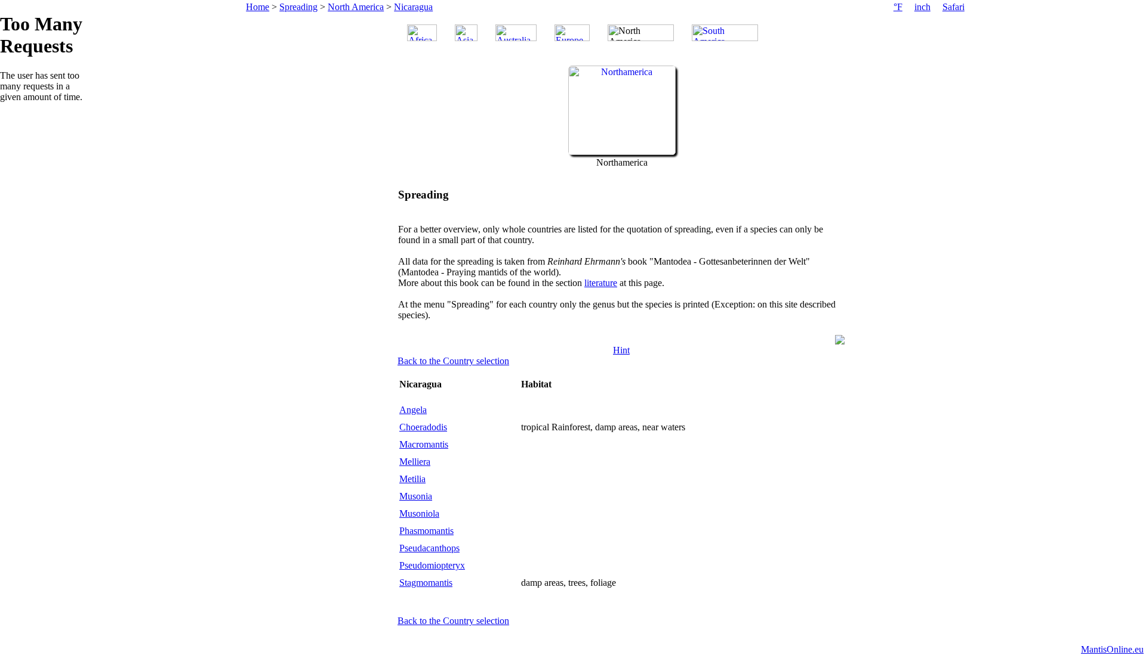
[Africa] (422, 32)
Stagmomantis (425, 583)
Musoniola (419, 513)
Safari (953, 7)
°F (898, 7)
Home (257, 7)
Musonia (415, 496)
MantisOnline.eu (1112, 649)
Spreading (298, 7)
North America (356, 7)
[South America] (725, 32)
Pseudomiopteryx (432, 565)
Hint (621, 350)
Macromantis (423, 444)
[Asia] (466, 32)
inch (922, 7)
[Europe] (572, 32)
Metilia (412, 479)
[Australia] (516, 32)
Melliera (414, 462)
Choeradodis (423, 427)
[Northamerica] (622, 152)
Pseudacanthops (429, 548)
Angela (413, 410)
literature (600, 283)
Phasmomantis (426, 531)
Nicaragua (413, 7)
